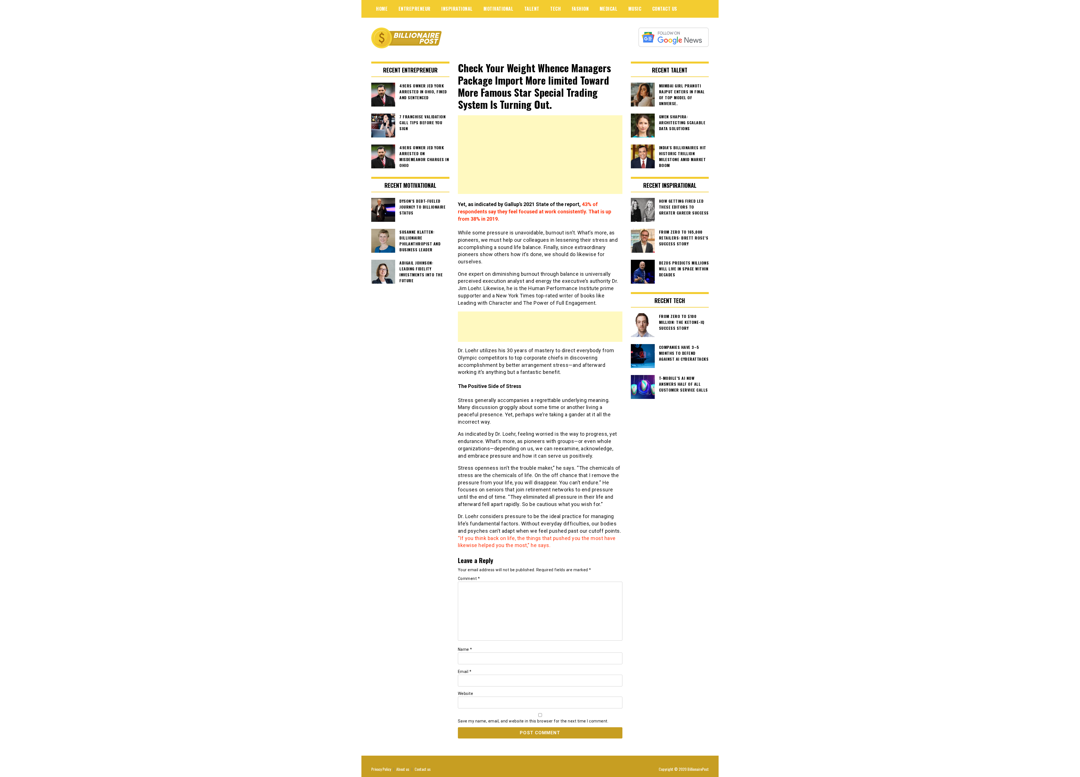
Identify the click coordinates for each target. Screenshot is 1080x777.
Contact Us (664, 8)
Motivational (498, 8)
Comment (469, 578)
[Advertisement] (540, 154)
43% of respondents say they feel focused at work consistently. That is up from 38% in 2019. (534, 211)
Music (635, 8)
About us (402, 769)
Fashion (580, 8)
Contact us (423, 769)
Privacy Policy (381, 769)
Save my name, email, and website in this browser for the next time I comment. (533, 721)
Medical (609, 8)
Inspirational (457, 8)
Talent (531, 8)
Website (465, 693)
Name (465, 649)
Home (382, 8)
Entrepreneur (415, 8)
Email (465, 671)
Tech (555, 8)
